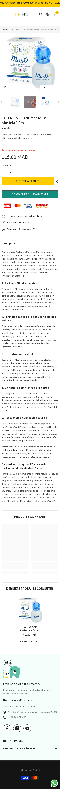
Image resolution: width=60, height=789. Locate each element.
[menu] (3, 14)
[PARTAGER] (56, 181)
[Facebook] (7, 728)
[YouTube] (27, 728)
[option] (30, 61)
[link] (15, 565)
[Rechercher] (41, 14)
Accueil (5, 29)
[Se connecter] (48, 14)
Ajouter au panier (28, 181)
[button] (49, 87)
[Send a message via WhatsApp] (54, 783)
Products (15, 29)
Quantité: (7, 165)
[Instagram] (17, 728)
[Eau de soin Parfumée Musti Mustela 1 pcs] (30, 610)
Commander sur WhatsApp (30, 194)
